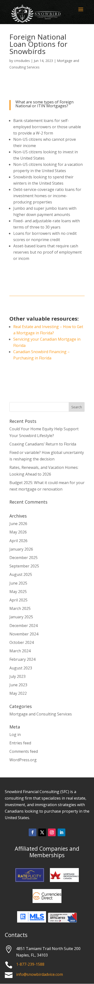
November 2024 (23, 634)
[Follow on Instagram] (52, 832)
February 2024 (22, 659)
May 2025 (18, 591)
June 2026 (18, 523)
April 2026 (18, 540)
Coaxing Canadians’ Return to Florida (42, 444)
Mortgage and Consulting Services (40, 714)
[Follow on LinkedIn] (61, 832)
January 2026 (21, 549)
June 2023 (18, 684)
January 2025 (21, 617)
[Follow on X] (42, 832)
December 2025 (23, 557)
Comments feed (23, 751)
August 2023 (20, 668)
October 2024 (21, 642)
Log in (15, 734)
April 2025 (18, 600)
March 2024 (20, 651)
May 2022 (18, 693)
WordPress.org (23, 759)
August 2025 (20, 574)
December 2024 (23, 625)
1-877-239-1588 (30, 964)
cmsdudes (22, 60)
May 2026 (18, 532)
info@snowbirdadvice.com (39, 974)
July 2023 (17, 676)
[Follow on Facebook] (32, 832)
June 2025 (18, 583)
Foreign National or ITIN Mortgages (44, 103)
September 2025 (24, 566)
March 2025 (20, 608)
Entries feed (20, 743)
